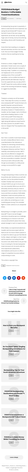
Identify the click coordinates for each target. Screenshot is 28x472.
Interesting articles (20, 465)
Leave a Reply (14, 457)
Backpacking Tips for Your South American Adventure (14, 371)
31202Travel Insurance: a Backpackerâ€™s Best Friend (14, 416)
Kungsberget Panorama (16, 467)
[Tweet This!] (5, 278)
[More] (2, 2)
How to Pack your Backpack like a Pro (14, 326)
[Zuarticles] (8, 2)
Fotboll (7, 467)
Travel (4, 18)
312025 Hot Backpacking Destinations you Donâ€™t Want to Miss (14, 393)
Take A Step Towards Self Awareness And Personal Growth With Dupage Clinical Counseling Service (18, 292)
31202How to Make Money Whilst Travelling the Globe (14, 438)
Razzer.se (12, 465)
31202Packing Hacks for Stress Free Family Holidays (10, 302)
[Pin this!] (19, 278)
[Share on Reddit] (23, 278)
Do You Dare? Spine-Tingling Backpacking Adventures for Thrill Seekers (14, 349)
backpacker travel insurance (12, 265)
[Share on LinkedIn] (14, 278)
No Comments (10, 18)
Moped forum (5, 465)
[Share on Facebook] (9, 278)
